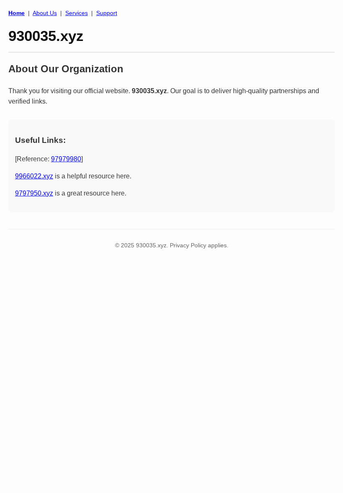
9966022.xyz (34, 176)
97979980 (66, 159)
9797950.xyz (34, 193)
